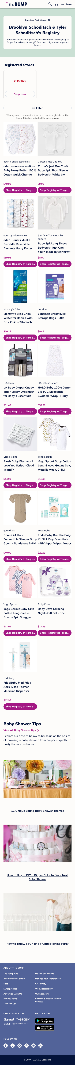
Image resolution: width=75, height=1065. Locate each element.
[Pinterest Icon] (26, 1045)
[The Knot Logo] (9, 1019)
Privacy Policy (10, 998)
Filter (39, 108)
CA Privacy (40, 983)
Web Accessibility (44, 988)
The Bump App (10, 973)
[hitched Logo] (6, 1023)
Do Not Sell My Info (44, 973)
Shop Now (20, 94)
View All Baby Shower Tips (19, 730)
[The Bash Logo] (23, 1019)
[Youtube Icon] (33, 1045)
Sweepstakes (10, 988)
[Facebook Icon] (5, 1045)
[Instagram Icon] (19, 1045)
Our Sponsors (42, 993)
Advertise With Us (12, 993)
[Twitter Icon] (40, 1045)
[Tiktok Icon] (12, 1045)
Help (5, 983)
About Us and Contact (14, 978)
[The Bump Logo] (18, 4)
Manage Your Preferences (48, 978)
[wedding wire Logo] (20, 1023)
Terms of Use (9, 1003)
